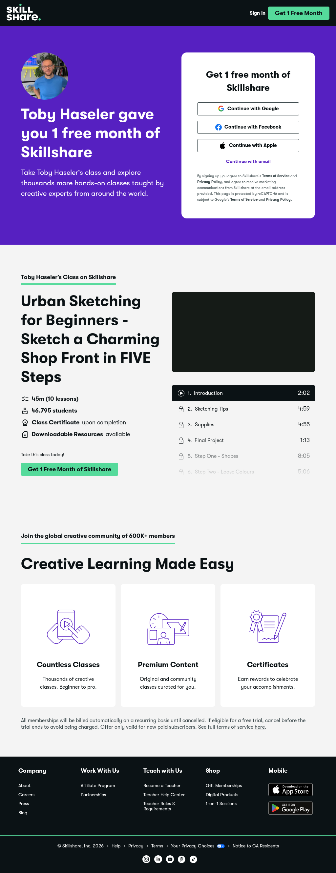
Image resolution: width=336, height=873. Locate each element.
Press (23, 803)
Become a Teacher (161, 785)
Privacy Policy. (279, 199)
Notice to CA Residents (256, 845)
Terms (157, 845)
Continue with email (248, 161)
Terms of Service (275, 176)
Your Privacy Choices (192, 845)
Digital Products (222, 794)
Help (116, 845)
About (24, 785)
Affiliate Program (98, 785)
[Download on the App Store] (293, 790)
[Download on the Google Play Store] (293, 809)
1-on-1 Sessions (221, 803)
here (260, 727)
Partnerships (93, 794)
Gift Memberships (224, 785)
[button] (298, 13)
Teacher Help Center (164, 794)
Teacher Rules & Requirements (159, 806)
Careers (26, 794)
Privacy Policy (209, 182)
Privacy (135, 845)
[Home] (24, 13)
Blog (22, 812)
